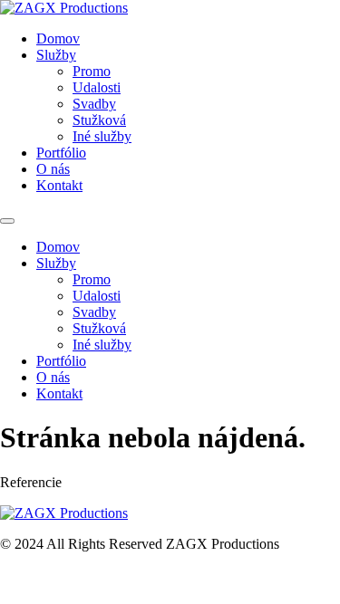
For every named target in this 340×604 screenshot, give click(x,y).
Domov (58, 38)
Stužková (99, 120)
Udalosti (97, 87)
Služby (56, 54)
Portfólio (61, 152)
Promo (92, 71)
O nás (53, 169)
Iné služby (102, 136)
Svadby (94, 103)
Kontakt (59, 185)
